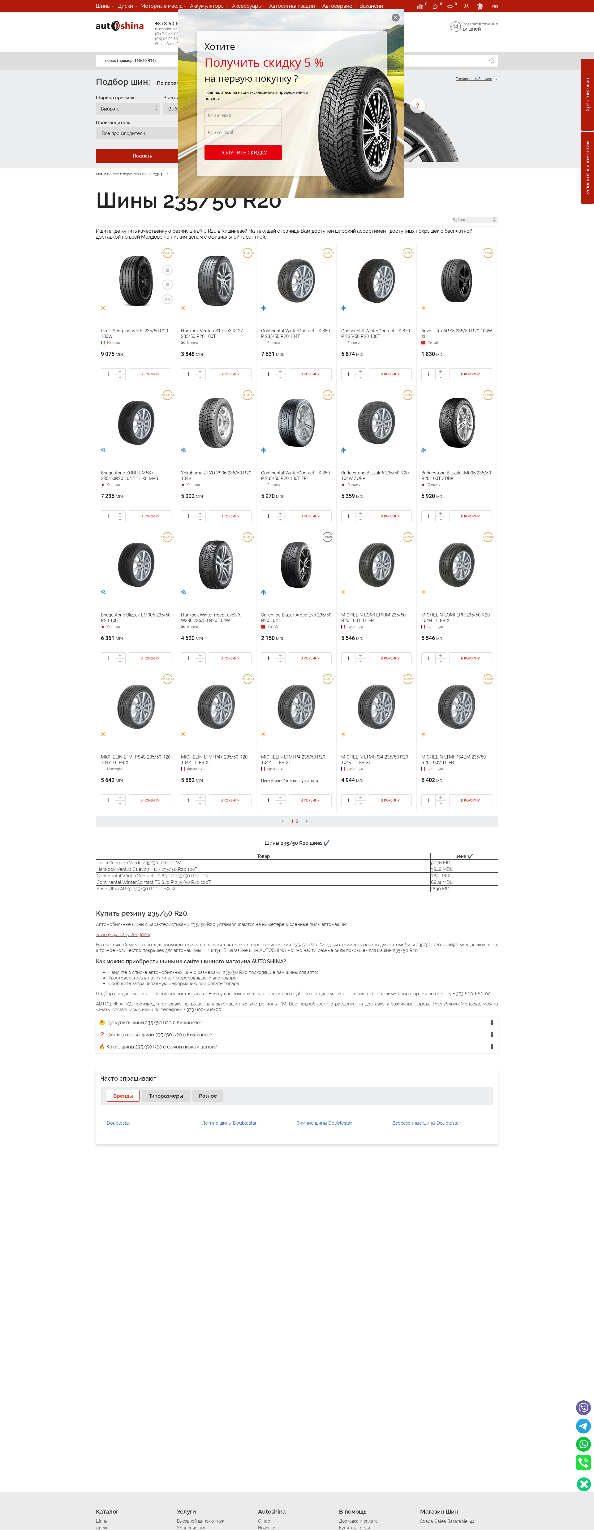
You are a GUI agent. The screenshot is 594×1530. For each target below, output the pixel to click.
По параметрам (176, 83)
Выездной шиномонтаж (200, 1521)
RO (495, 6)
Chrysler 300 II (134, 934)
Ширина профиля (115, 98)
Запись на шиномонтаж (588, 168)
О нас (264, 1521)
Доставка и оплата (358, 1521)
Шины (103, 6)
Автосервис (337, 6)
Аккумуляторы (207, 6)
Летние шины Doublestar (229, 1123)
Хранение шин (588, 95)
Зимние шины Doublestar (324, 1123)
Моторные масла (161, 6)
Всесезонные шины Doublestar (426, 1123)
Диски (125, 6)
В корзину (149, 374)
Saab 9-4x (106, 934)
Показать (142, 155)
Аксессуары (247, 6)
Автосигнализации (292, 6)
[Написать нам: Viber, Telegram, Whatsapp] (584, 1484)
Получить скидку (243, 152)
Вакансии (371, 6)
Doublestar (118, 1123)
